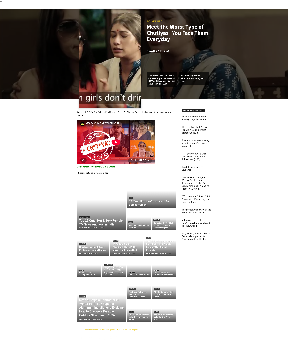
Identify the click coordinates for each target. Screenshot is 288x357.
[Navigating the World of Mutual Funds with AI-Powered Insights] (164, 219)
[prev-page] (182, 243)
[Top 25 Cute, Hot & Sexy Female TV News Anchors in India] (101, 204)
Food (130, 222)
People (156, 311)
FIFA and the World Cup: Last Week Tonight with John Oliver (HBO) (194, 156)
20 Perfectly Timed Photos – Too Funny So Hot (192, 78)
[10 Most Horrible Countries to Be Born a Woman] (151, 193)
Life (131, 198)
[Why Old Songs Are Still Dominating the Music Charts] (164, 288)
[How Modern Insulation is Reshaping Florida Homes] (93, 243)
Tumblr (191, 341)
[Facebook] (173, 341)
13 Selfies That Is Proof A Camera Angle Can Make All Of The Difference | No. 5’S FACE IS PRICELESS (161, 79)
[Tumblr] (186, 341)
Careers (81, 270)
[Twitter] (197, 341)
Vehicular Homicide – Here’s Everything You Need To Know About (196, 223)
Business (132, 289)
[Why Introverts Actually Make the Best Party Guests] (164, 311)
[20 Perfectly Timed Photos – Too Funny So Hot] (194, 63)
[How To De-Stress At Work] (139, 267)
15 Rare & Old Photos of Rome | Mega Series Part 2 (195, 118)
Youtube (179, 345)
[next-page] (184, 243)
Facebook (179, 341)
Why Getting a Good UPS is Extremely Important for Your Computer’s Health (196, 236)
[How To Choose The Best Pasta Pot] (139, 219)
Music (149, 238)
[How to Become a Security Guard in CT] (89, 267)
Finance (156, 220)
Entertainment (155, 21)
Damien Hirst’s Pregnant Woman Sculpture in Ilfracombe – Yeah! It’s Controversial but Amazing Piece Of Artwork (195, 183)
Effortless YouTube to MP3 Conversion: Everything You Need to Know (196, 199)
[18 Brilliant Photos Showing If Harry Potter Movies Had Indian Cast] (126, 243)
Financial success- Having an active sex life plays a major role (195, 143)
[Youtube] (173, 344)
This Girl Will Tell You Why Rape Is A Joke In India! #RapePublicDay (195, 130)
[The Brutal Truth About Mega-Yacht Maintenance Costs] (139, 288)
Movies (115, 240)
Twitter (201, 341)
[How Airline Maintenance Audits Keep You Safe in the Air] (139, 311)
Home (86, 330)
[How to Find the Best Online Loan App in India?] (164, 267)
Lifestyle (83, 243)
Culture (156, 289)
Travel (131, 311)
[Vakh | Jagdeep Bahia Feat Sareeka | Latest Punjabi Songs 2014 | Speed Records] (160, 243)
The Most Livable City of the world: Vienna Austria (196, 211)
